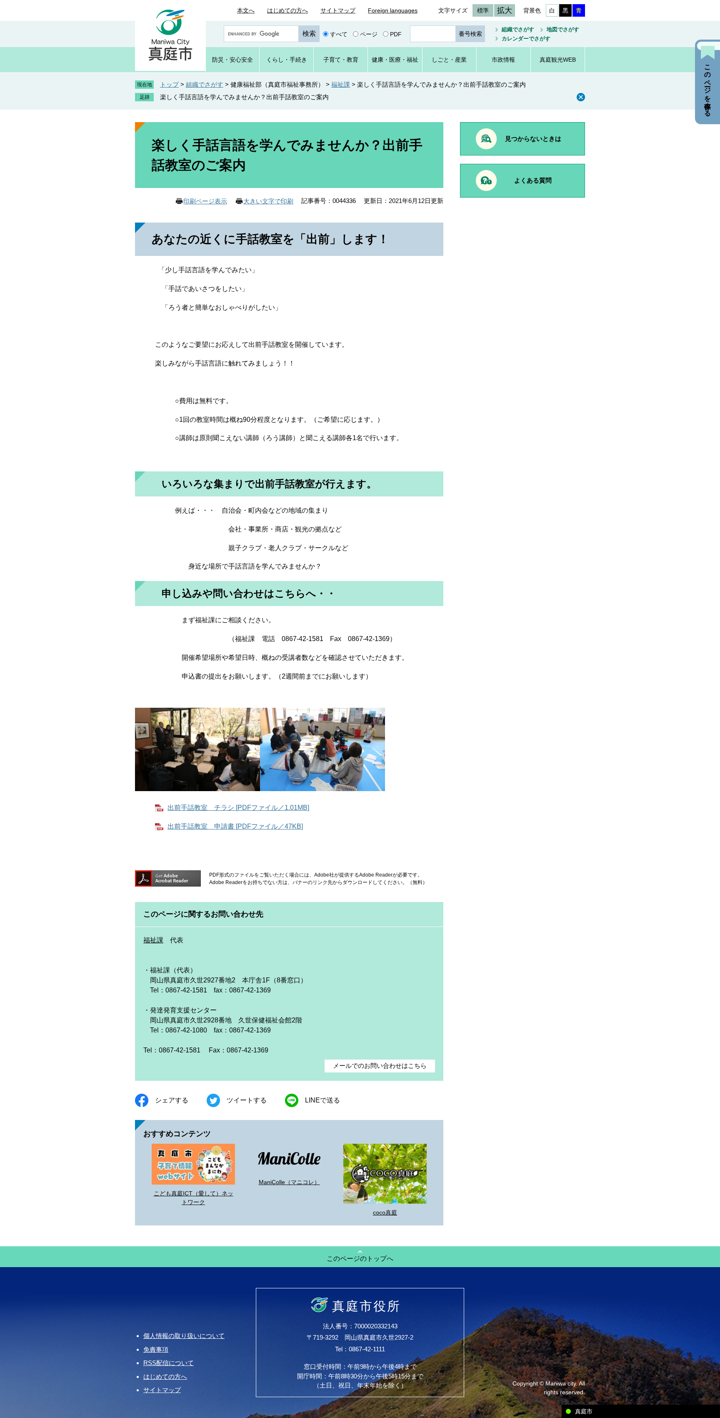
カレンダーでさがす (526, 38)
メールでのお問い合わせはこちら (380, 1065)
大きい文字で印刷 (268, 201)
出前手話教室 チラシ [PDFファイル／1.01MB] (238, 807)
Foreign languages (393, 10)
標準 (483, 10)
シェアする (171, 1100)
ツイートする (247, 1100)
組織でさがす (518, 29)
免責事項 (155, 1349)
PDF (396, 33)
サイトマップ (337, 10)
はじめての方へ (287, 10)
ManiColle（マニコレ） (289, 1182)
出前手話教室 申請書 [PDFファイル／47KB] (235, 826)
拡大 (504, 10)
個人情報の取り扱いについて (184, 1335)
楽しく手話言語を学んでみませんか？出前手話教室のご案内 (244, 96)
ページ (369, 33)
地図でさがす (563, 29)
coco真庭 (385, 1212)
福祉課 (340, 84)
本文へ (246, 10)
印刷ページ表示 (205, 201)
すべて (339, 33)
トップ (169, 84)
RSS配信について (168, 1362)
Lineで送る (322, 1100)
